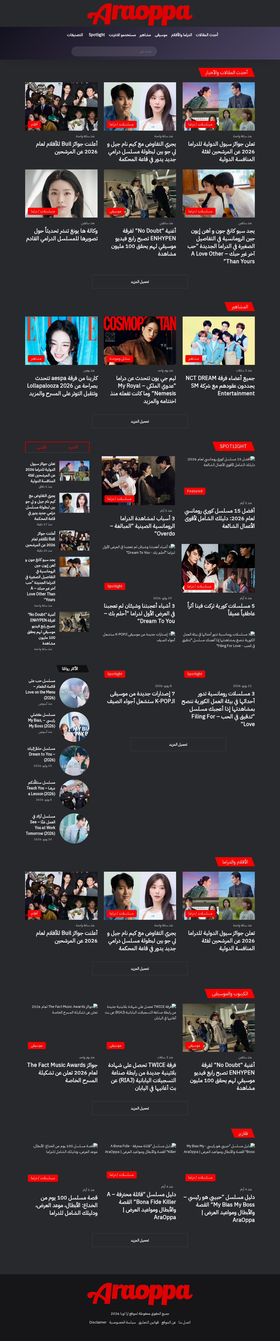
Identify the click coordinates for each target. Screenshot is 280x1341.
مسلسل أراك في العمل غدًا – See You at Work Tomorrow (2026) (40, 824)
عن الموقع (169, 1322)
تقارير (243, 1133)
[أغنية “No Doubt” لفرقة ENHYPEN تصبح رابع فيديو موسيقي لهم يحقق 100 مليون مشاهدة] (74, 622)
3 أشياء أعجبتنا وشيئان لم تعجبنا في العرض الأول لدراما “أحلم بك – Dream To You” (139, 613)
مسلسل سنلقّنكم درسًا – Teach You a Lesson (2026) (41, 788)
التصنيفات (75, 35)
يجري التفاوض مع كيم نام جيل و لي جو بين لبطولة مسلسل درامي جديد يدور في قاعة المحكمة (141, 151)
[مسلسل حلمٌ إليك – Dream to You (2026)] (74, 761)
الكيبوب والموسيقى (230, 993)
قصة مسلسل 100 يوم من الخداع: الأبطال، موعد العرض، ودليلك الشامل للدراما (67, 1205)
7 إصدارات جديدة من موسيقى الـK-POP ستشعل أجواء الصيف (141, 697)
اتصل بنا (185, 1322)
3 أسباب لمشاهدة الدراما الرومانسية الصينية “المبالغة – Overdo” (142, 526)
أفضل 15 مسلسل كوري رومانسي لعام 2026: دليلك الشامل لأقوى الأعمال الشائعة (220, 518)
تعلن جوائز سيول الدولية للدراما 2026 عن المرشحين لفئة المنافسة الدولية (221, 151)
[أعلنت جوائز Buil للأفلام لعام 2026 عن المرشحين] (74, 541)
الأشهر (41, 447)
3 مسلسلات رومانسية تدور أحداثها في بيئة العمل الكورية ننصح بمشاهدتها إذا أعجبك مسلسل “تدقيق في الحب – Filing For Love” (218, 708)
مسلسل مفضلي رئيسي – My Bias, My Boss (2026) (41, 720)
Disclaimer (98, 1322)
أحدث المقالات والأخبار (227, 72)
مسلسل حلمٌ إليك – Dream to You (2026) (41, 754)
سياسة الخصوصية (122, 1322)
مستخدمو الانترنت (122, 35)
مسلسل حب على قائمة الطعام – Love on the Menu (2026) (40, 689)
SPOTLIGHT (234, 446)
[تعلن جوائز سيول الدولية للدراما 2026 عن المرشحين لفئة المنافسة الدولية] (74, 471)
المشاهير (240, 306)
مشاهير (145, 35)
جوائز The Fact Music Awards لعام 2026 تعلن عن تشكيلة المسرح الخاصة (62, 1072)
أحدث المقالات (207, 35)
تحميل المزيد (140, 281)
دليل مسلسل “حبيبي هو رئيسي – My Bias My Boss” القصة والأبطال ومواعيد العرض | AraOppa (219, 1208)
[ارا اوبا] (140, 13)
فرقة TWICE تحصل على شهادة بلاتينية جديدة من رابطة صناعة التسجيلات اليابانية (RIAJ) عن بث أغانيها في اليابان (142, 1076)
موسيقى (161, 35)
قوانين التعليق (149, 1322)
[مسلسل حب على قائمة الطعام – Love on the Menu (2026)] (74, 693)
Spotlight (97, 35)
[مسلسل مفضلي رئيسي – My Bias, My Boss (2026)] (74, 727)
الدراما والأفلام (181, 35)
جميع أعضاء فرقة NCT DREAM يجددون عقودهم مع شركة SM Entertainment (220, 385)
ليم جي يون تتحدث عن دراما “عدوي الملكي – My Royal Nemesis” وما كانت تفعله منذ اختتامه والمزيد (143, 389)
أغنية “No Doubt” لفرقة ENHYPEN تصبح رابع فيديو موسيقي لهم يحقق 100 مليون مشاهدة (143, 242)
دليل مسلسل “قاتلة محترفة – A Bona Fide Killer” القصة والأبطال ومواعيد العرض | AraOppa (141, 1205)
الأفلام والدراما (235, 861)
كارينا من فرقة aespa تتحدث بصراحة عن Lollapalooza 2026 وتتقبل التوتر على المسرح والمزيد (62, 385)
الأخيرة (73, 447)
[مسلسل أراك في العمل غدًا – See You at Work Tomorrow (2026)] (74, 828)
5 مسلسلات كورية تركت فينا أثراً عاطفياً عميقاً (221, 609)
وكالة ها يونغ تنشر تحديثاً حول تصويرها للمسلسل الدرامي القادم (62, 234)
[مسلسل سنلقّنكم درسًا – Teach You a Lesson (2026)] (74, 795)
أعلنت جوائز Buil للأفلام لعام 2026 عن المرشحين (67, 148)
